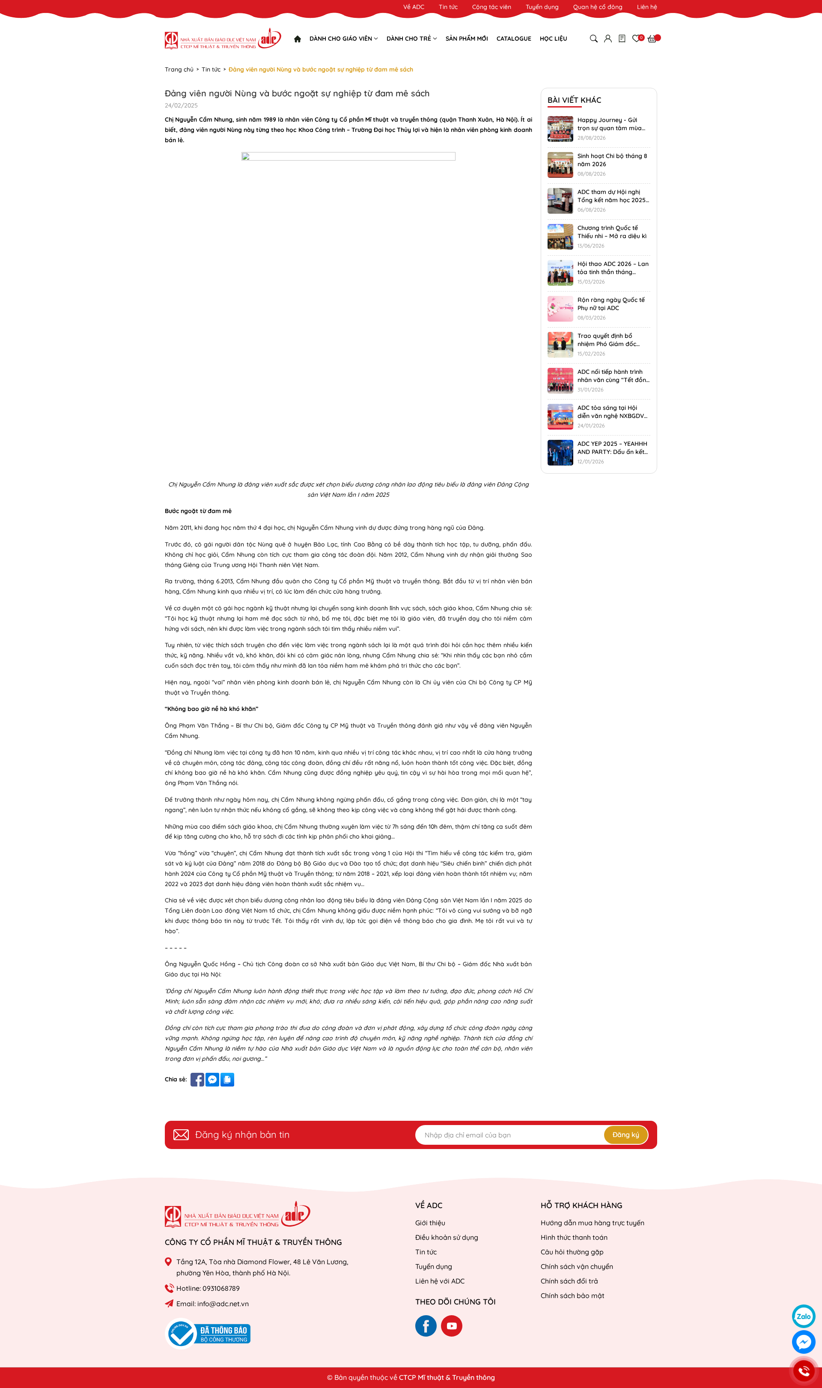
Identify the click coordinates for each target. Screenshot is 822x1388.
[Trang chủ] (297, 39)
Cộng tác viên (491, 7)
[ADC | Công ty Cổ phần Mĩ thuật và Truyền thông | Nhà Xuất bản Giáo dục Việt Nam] (223, 38)
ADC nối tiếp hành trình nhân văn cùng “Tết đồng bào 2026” (614, 380)
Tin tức (448, 7)
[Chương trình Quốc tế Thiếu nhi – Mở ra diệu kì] (560, 237)
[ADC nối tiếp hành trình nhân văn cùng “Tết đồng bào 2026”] (560, 381)
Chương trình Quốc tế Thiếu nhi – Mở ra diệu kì (612, 232)
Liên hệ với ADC (440, 1281)
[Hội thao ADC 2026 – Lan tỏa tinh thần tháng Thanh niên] (560, 273)
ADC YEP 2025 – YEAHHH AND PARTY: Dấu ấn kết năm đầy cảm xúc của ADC (612, 456)
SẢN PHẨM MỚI (467, 38)
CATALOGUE (514, 38)
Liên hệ (647, 7)
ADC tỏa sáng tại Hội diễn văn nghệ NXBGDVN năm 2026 (613, 416)
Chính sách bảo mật (573, 1295)
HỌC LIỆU (553, 38)
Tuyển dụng (542, 7)
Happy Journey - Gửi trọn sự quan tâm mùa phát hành (610, 128)
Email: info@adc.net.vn (212, 1303)
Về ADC (413, 7)
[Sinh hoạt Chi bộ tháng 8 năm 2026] (560, 165)
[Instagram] (451, 1326)
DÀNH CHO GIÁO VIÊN (342, 38)
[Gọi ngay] (804, 1371)
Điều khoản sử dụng (446, 1237)
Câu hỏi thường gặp (572, 1252)
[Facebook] (426, 1326)
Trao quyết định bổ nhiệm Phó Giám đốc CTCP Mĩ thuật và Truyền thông (613, 348)
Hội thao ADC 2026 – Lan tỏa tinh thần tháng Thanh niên (613, 272)
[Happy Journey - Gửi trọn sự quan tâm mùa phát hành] (560, 129)
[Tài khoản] (608, 38)
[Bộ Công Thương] (207, 1333)
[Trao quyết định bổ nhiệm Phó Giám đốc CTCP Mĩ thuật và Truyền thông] (560, 345)
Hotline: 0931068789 (208, 1288)
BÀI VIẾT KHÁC (574, 100)
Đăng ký (626, 1134)
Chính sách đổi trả (569, 1281)
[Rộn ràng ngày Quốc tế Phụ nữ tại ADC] (560, 309)
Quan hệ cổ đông (597, 7)
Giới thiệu (430, 1222)
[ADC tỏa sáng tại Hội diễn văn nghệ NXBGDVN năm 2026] (560, 417)
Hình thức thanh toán (574, 1237)
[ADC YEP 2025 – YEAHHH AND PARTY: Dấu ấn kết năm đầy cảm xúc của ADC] (560, 453)
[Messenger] (804, 1342)
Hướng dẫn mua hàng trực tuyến (592, 1222)
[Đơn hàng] (622, 38)
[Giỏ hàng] (652, 38)
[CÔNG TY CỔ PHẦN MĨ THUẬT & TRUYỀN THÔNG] (237, 1214)
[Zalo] (804, 1316)
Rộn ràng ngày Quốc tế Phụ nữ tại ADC (611, 304)
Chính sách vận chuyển (577, 1266)
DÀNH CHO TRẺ (410, 38)
